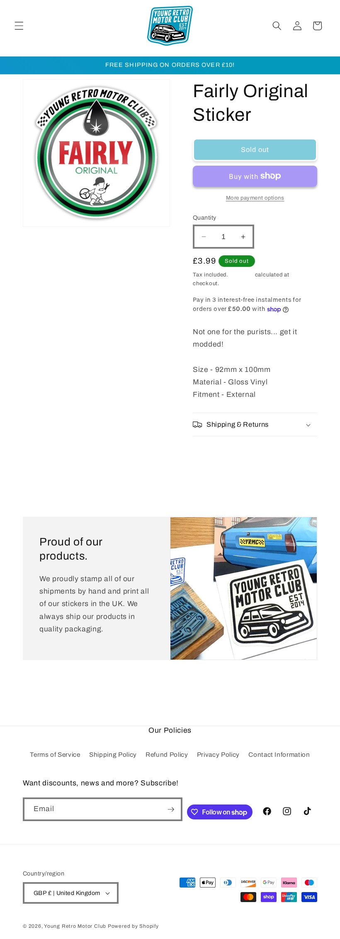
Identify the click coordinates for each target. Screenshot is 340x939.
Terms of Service (55, 754)
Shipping (241, 274)
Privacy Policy (218, 754)
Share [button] (212, 453)
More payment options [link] (255, 198)
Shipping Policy (113, 754)
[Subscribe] (171, 809)
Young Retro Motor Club (75, 926)
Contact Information (279, 754)
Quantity (204, 217)
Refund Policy (167, 754)
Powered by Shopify (133, 926)
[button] (19, 26)
